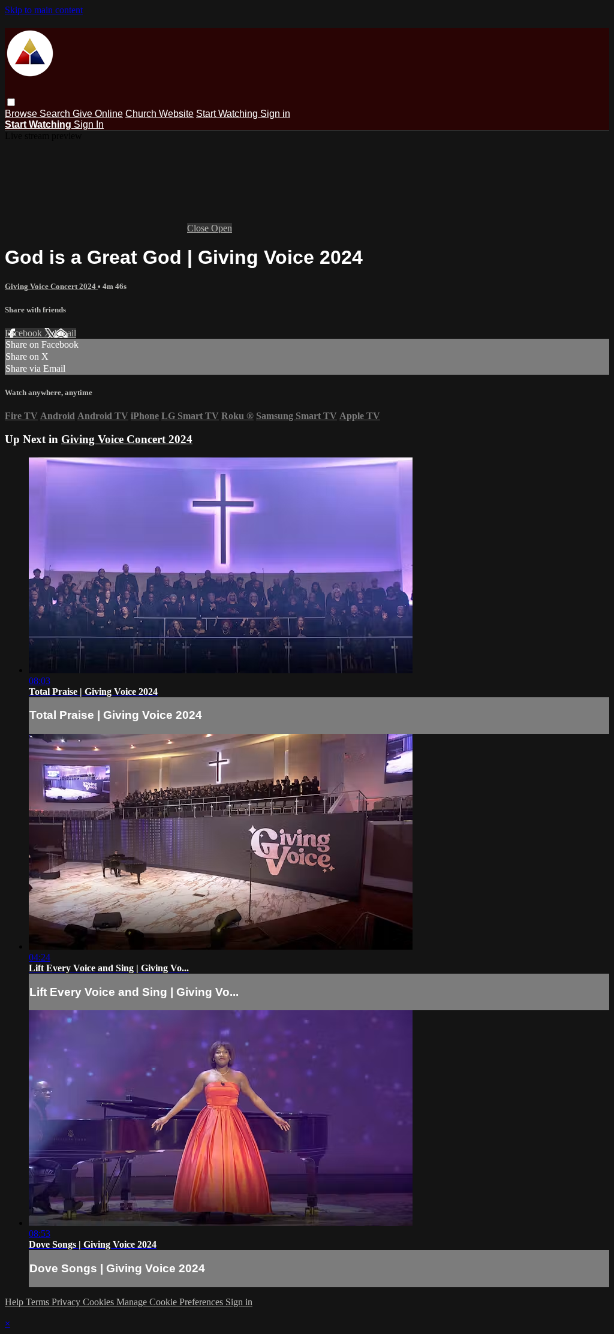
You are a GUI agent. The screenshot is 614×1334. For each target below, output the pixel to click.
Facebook (24, 333)
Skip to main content (44, 10)
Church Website (159, 114)
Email (65, 333)
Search (56, 114)
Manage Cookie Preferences (170, 1302)
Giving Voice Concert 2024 (51, 286)
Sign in (275, 114)
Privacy (67, 1302)
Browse (22, 114)
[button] (11, 102)
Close (199, 228)
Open (221, 228)
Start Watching (228, 114)
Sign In (89, 124)
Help (15, 1302)
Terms (39, 1302)
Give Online (98, 114)
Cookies (99, 1302)
